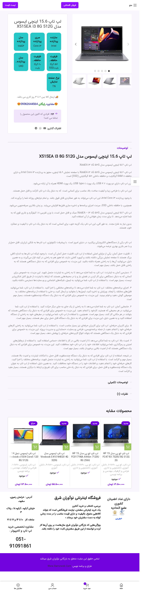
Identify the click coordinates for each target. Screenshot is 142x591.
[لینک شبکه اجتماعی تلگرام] (36, 128)
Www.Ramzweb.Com (59, 566)
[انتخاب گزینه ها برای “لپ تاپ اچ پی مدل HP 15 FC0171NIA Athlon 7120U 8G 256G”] (97, 446)
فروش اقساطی (70, 5)
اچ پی (119, 465)
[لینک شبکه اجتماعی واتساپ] (40, 128)
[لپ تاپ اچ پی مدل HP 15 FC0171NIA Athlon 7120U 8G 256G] (85, 435)
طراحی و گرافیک (121, 471)
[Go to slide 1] (109, 70)
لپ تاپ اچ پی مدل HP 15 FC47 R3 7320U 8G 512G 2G (116, 457)
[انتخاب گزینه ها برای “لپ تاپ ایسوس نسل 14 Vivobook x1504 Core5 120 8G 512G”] (35, 446)
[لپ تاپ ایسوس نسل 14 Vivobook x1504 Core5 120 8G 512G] (23, 435)
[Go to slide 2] (105, 70)
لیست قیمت (10, 5)
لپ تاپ (126, 465)
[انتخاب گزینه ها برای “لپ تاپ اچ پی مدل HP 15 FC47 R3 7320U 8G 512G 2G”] (127, 446)
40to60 (49, 465)
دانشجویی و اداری (113, 468)
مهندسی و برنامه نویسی (112, 472)
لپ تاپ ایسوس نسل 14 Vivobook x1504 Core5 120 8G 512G (23, 457)
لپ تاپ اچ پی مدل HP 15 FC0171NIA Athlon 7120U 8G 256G (85, 457)
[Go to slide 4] (98, 70)
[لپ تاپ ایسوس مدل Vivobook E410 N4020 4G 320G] (54, 435)
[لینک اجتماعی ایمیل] (44, 128)
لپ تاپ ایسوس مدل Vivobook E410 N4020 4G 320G (54, 457)
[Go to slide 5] (95, 70)
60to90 (111, 465)
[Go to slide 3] (102, 70)
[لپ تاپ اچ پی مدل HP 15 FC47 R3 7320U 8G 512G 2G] (116, 435)
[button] (128, 43)
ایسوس (57, 465)
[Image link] (122, 512)
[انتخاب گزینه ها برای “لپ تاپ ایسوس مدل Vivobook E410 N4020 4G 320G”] (66, 446)
